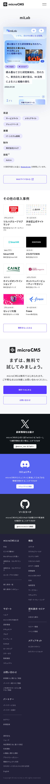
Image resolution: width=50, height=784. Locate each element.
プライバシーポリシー (11, 757)
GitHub (6, 644)
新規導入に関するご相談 (12, 678)
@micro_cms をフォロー (25, 446)
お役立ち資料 (33, 617)
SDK (30, 580)
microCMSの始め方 (10, 620)
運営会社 (6, 736)
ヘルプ (5, 615)
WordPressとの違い (11, 556)
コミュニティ (7, 663)
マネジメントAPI (34, 561)
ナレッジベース (12, 124)
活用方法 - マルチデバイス (12, 569)
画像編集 (31, 571)
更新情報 (6, 625)
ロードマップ (7, 649)
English (6, 771)
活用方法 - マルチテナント (12, 562)
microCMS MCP (34, 576)
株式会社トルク (12, 148)
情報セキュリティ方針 (10, 761)
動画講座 (6, 658)
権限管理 (31, 585)
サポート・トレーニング (36, 600)
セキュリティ (32, 595)
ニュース (6, 740)
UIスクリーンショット (35, 652)
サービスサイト (12, 118)
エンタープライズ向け (11, 575)
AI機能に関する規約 (10, 753)
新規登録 (6, 724)
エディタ (31, 547)
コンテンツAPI (33, 556)
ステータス (7, 653)
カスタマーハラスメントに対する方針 (16, 766)
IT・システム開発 (13, 136)
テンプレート (7, 639)
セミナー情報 (33, 627)
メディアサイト (31, 118)
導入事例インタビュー (11, 589)
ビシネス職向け (8, 551)
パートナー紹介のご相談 (12, 683)
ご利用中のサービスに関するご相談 (12, 689)
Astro (9, 160)
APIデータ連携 (33, 566)
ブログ (5, 634)
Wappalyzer (26, 167)
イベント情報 (33, 631)
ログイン (6, 720)
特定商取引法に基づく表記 (13, 744)
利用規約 (6, 749)
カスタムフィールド (34, 551)
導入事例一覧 (8, 584)
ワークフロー (33, 590)
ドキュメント (7, 629)
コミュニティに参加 (25, 486)
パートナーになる (9, 705)
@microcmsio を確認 (25, 526)
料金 (5, 547)
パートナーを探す (9, 710)
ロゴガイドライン (34, 647)
